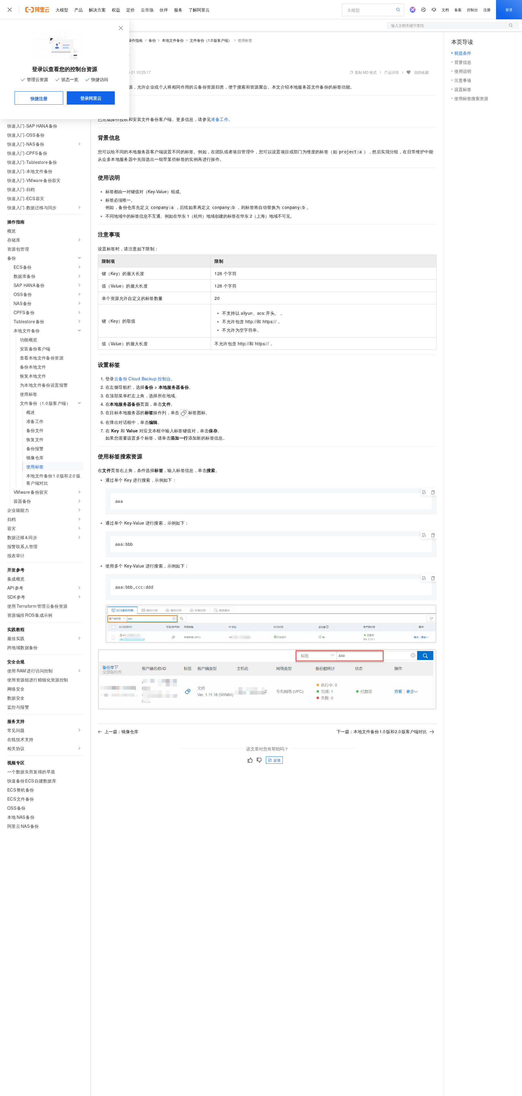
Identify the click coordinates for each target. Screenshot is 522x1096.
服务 (178, 10)
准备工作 (219, 119)
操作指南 (135, 40)
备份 (152, 40)
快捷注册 (39, 98)
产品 (78, 10)
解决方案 (97, 10)
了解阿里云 (199, 10)
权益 (116, 10)
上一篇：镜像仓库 (121, 731)
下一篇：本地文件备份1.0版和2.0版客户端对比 (382, 731)
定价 (130, 10)
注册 (487, 9)
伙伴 (164, 10)
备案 (458, 9)
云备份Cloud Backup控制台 (142, 379)
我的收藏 (421, 72)
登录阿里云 (91, 98)
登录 (509, 9)
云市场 (147, 10)
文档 (445, 9)
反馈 (277, 760)
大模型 (62, 10)
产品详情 (391, 72)
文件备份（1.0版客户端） (211, 40)
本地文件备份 (173, 40)
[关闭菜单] (9, 9)
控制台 (472, 9)
